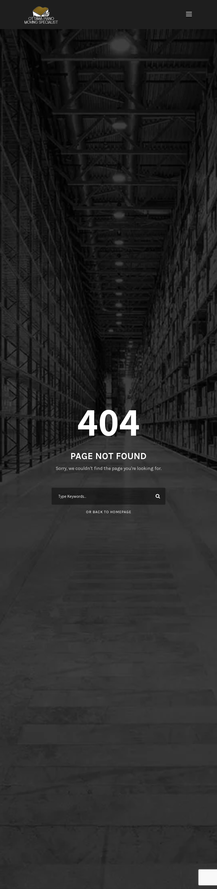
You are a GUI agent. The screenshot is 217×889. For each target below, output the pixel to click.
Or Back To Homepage (108, 512)
